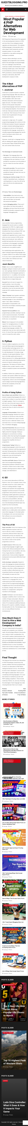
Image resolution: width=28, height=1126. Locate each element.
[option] (14, 1003)
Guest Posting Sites (11, 782)
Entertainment (8, 984)
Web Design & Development (15, 16)
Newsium (21, 1122)
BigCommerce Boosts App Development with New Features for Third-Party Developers (13, 750)
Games (5, 1081)
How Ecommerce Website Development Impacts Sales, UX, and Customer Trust (13, 722)
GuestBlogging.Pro (14, 2)
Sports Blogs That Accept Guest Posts (13, 898)
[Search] (26, 9)
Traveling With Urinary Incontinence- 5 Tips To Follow (20, 691)
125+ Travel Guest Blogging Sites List (13, 922)
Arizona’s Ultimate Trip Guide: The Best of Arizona (7, 691)
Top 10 (5, 1033)
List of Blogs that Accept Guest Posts (13, 971)
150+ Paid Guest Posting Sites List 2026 (13, 799)
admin (5, 36)
